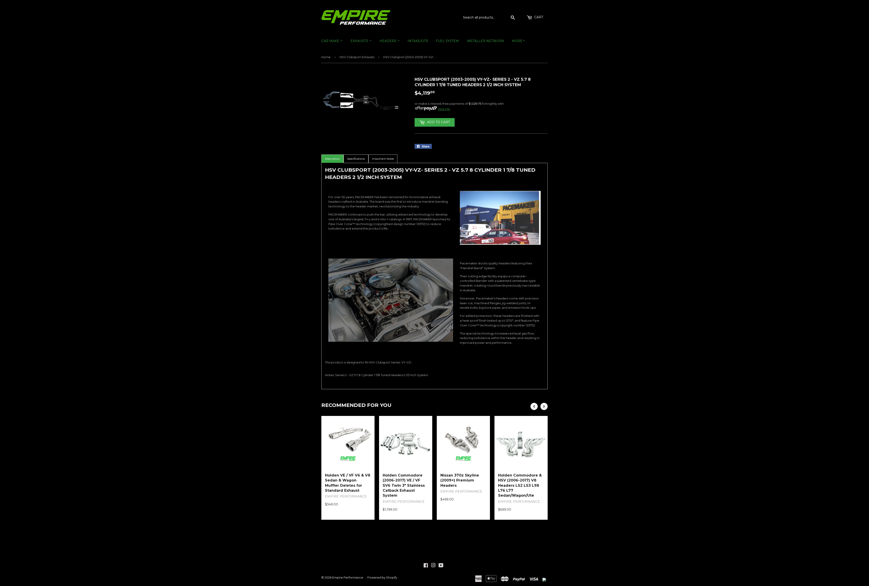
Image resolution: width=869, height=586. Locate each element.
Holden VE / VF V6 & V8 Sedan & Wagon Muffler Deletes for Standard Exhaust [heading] (347, 483)
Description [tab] (332, 158)
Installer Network (485, 41)
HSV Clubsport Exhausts (356, 57)
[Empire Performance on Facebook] (425, 566)
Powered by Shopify (382, 577)
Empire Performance (347, 577)
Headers (388, 41)
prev (534, 406)
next (544, 406)
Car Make (330, 41)
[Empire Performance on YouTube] (441, 566)
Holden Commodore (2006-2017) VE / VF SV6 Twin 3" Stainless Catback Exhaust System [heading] (404, 485)
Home (326, 57)
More (517, 41)
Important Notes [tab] (383, 158)
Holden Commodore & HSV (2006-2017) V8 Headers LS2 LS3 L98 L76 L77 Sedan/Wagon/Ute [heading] (520, 485)
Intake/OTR (418, 41)
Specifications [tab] (356, 158)
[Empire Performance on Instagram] (433, 566)
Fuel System (447, 41)
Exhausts (360, 41)
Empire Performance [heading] (346, 496)
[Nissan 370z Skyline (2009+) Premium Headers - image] (463, 442)
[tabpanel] (434, 276)
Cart (538, 17)
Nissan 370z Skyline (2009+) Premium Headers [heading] (459, 480)
